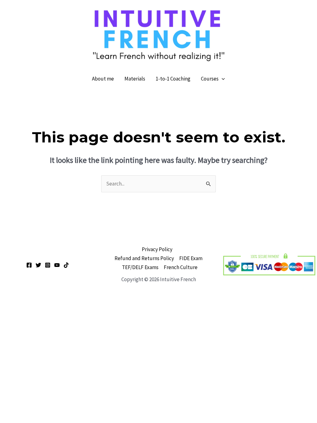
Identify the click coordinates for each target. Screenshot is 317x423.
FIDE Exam (190, 258)
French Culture (181, 267)
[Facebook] (29, 265)
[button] (222, 78)
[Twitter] (38, 265)
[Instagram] (47, 265)
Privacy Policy (157, 249)
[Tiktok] (66, 265)
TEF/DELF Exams (140, 267)
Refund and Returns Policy (144, 258)
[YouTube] (57, 265)
